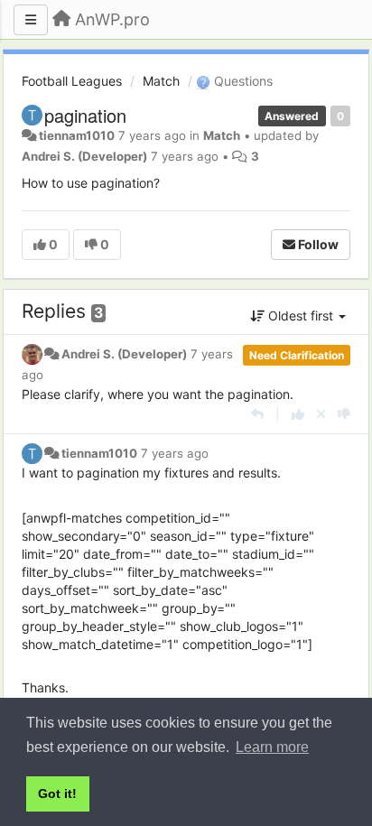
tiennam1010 (77, 135)
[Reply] (257, 414)
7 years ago (175, 453)
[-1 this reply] (344, 414)
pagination (85, 115)
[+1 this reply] (298, 414)
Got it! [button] (57, 793)
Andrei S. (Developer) (84, 156)
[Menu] (31, 20)
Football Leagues (72, 80)
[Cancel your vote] (321, 414)
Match (161, 80)
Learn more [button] (272, 747)
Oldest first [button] (301, 315)
